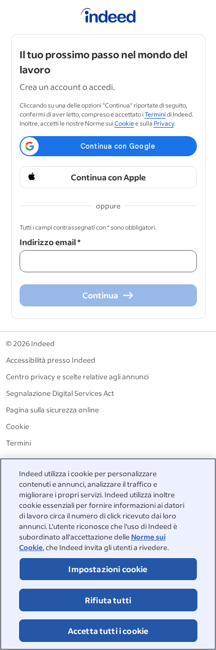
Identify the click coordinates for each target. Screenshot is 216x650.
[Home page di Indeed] (108, 17)
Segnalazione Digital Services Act (60, 393)
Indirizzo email (50, 242)
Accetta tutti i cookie (108, 630)
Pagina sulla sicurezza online (52, 409)
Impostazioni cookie (107, 569)
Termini (155, 114)
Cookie (124, 123)
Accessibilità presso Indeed (50, 360)
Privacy (164, 123)
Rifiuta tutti (108, 600)
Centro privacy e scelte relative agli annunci (77, 376)
